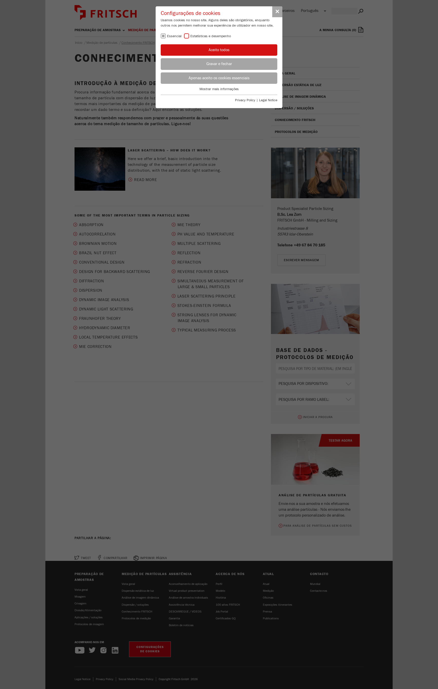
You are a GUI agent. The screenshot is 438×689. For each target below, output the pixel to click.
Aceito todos (219, 50)
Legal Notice (268, 100)
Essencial (174, 36)
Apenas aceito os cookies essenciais (219, 78)
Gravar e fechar (219, 64)
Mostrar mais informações (219, 89)
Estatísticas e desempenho (210, 36)
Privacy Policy (245, 100)
